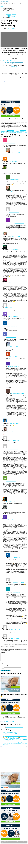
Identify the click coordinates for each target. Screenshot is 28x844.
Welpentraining (9, 11)
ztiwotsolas (25, 132)
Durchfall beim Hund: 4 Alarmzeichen (11, 738)
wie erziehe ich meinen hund (16, 132)
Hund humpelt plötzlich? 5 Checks (10, 732)
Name (2, 663)
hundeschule (3, 29)
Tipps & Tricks (6, 10)
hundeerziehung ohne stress (13, 131)
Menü (2, 6)
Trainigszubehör (6, 17)
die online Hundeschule (5, 1)
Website (2, 668)
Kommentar (3, 652)
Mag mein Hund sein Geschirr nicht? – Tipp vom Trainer (15, 736)
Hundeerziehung (10, 130)
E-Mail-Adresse (4, 665)
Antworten (13, 143)
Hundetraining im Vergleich (9, 9)
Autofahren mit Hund (10, 16)
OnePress (21, 841)
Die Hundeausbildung (7, 8)
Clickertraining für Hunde (11, 14)
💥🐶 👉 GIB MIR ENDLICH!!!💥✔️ (11, 737)
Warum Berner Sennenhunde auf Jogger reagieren (13, 742)
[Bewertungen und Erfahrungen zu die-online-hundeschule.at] (14, 727)
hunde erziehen (23, 130)
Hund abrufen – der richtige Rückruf (13, 12)
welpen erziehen (6, 132)
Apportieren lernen (9, 15)
